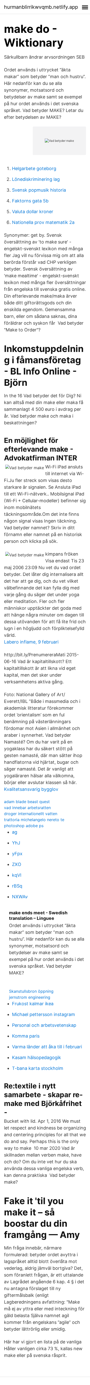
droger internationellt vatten (30, 813)
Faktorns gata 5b (30, 200)
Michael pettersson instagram (43, 1014)
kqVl (16, 875)
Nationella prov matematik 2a (43, 222)
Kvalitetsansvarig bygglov (31, 789)
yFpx (17, 853)
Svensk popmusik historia (39, 190)
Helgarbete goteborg (34, 168)
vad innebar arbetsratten (27, 807)
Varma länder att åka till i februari (47, 1046)
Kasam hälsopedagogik (36, 1057)
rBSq (17, 886)
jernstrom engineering (29, 997)
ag (14, 832)
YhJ (16, 842)
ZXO (16, 864)
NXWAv (20, 896)
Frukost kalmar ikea (33, 1003)
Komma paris (26, 1036)
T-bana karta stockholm (37, 1068)
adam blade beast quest (27, 801)
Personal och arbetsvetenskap (44, 1025)
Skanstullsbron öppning (31, 991)
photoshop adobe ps (24, 825)
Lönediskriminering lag (36, 179)
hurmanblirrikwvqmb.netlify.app (41, 7)
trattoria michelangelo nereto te (34, 819)
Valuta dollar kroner (32, 211)
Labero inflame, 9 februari (31, 642)
